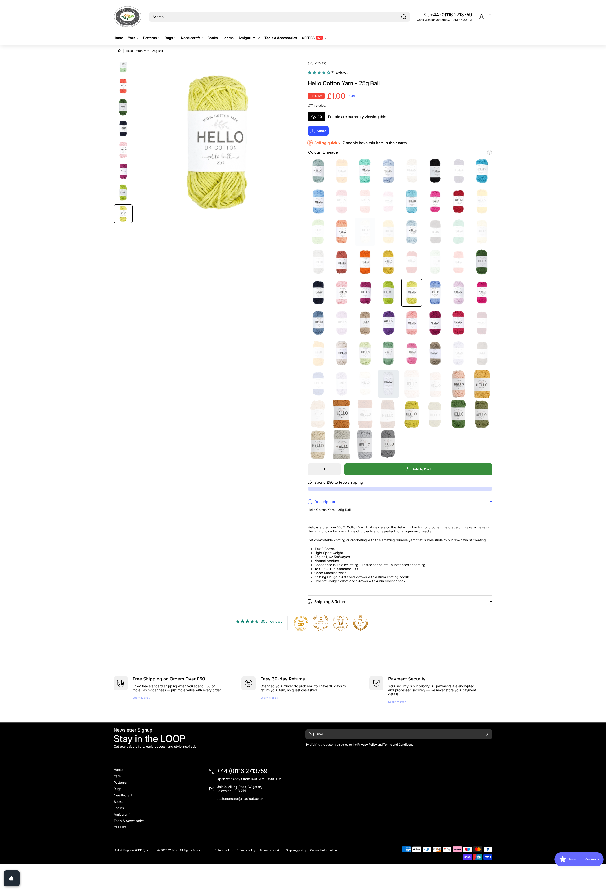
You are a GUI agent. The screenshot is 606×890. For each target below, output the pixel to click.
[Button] (489, 152)
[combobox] (279, 17)
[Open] (12, 878)
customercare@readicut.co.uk (240, 798)
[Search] (404, 17)
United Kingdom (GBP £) (129, 850)
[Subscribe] (486, 734)
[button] (490, 16)
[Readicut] (128, 17)
